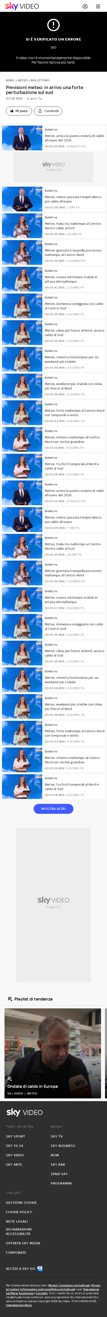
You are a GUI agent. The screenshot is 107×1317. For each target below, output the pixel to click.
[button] (19, 111)
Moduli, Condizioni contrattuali (69, 1285)
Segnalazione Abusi (19, 1305)
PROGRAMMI (61, 1183)
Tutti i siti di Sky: (20, 1126)
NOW (55, 1155)
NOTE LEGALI (17, 1221)
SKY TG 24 (14, 1146)
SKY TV (57, 1136)
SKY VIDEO (15, 1155)
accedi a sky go (20, 1269)
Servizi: (57, 1126)
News (10, 80)
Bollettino (40, 80)
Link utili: (14, 1193)
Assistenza (26, 1293)
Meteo (23, 80)
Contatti (42, 1293)
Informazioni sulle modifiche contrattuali (47, 1289)
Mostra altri (53, 809)
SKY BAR (58, 1164)
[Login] (85, 6)
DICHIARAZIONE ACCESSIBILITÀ (19, 1231)
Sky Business (63, 1146)
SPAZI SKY (59, 1174)
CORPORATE (16, 1252)
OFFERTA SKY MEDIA (23, 1243)
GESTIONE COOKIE (21, 1202)
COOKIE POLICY (19, 1212)
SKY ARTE (14, 1164)
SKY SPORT (15, 1136)
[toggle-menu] (98, 6)
